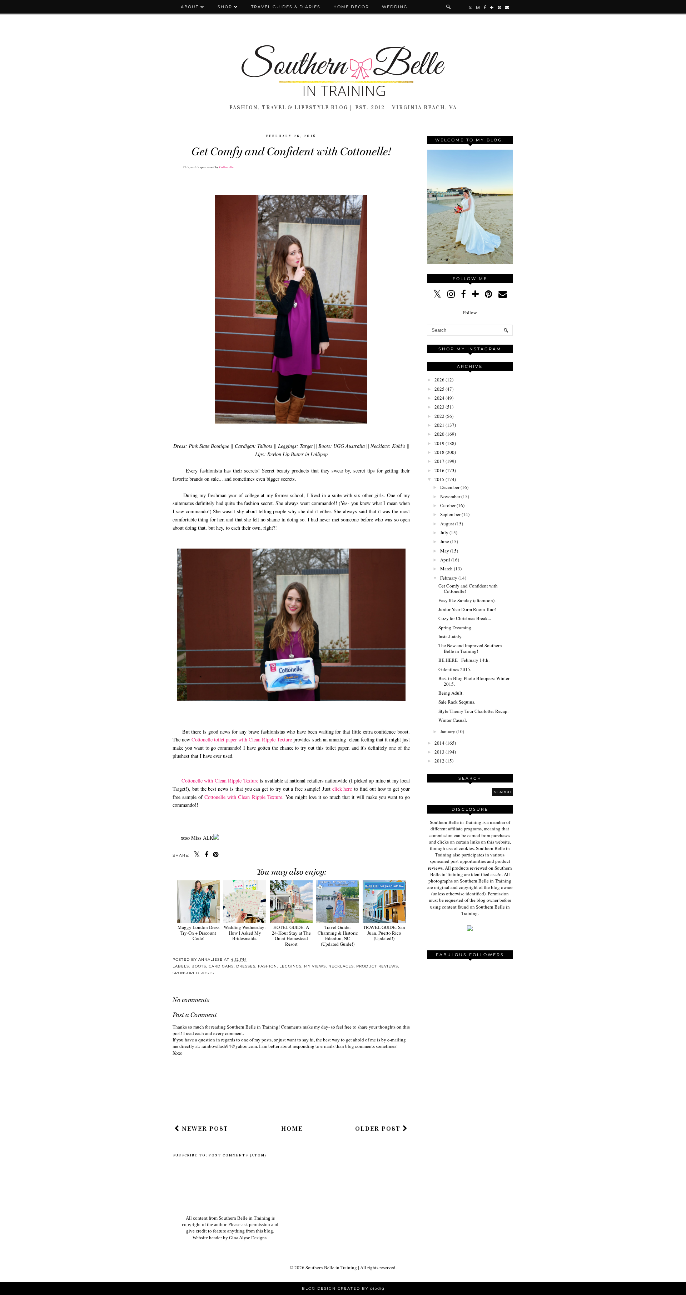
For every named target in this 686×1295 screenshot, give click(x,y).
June (444, 541)
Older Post (379, 1128)
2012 (439, 761)
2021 (439, 425)
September (450, 514)
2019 (439, 443)
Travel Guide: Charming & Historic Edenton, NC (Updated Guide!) (338, 935)
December (449, 487)
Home (292, 1128)
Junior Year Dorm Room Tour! (467, 609)
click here (343, 788)
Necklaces (341, 966)
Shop (225, 6)
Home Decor (351, 6)
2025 (439, 389)
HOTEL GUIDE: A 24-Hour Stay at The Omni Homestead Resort (291, 935)
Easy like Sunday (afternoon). (467, 600)
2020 (439, 434)
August (447, 523)
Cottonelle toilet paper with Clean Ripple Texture (242, 739)
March (446, 568)
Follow (470, 312)
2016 (439, 470)
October (448, 505)
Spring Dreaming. (455, 627)
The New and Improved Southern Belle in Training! (470, 648)
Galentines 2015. (454, 669)
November (450, 496)
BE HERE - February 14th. (463, 660)
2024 (439, 398)
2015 (439, 479)
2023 (439, 407)
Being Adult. (450, 693)
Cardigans (221, 966)
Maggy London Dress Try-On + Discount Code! (198, 932)
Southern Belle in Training (331, 1267)
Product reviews (377, 966)
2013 (439, 752)
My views (315, 966)
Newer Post (204, 1128)
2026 (439, 379)
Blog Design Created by (343, 1288)
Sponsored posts (193, 973)
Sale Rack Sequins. (456, 702)
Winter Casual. (452, 720)
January (447, 731)
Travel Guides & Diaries (285, 6)
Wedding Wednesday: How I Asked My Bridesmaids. (245, 932)
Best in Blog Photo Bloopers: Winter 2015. (473, 681)
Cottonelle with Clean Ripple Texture (219, 780)
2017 (439, 461)
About (190, 6)
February (448, 578)
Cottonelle (226, 167)
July (444, 532)
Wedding (395, 6)
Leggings (290, 966)
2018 (439, 452)
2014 (439, 743)
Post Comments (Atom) (238, 1155)
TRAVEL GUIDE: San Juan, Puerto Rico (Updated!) (384, 932)
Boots (199, 966)
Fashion (267, 966)
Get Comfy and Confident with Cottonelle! (468, 588)
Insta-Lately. (450, 636)
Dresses (245, 966)
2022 (439, 416)
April (445, 559)
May (444, 551)
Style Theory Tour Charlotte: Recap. (473, 711)
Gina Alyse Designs (248, 1237)
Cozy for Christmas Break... (464, 618)
